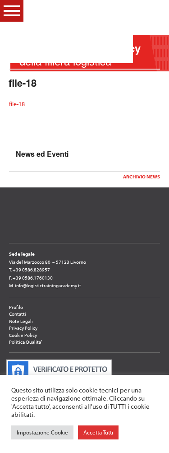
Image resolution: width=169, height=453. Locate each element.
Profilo (16, 307)
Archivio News (141, 176)
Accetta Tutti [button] (98, 432)
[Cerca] (155, 10)
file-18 (17, 104)
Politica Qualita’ (25, 342)
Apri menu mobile (11, 11)
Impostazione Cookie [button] (42, 432)
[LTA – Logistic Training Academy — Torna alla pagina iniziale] (79, 31)
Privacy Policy (23, 328)
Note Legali (21, 321)
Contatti (17, 314)
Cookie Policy (23, 335)
